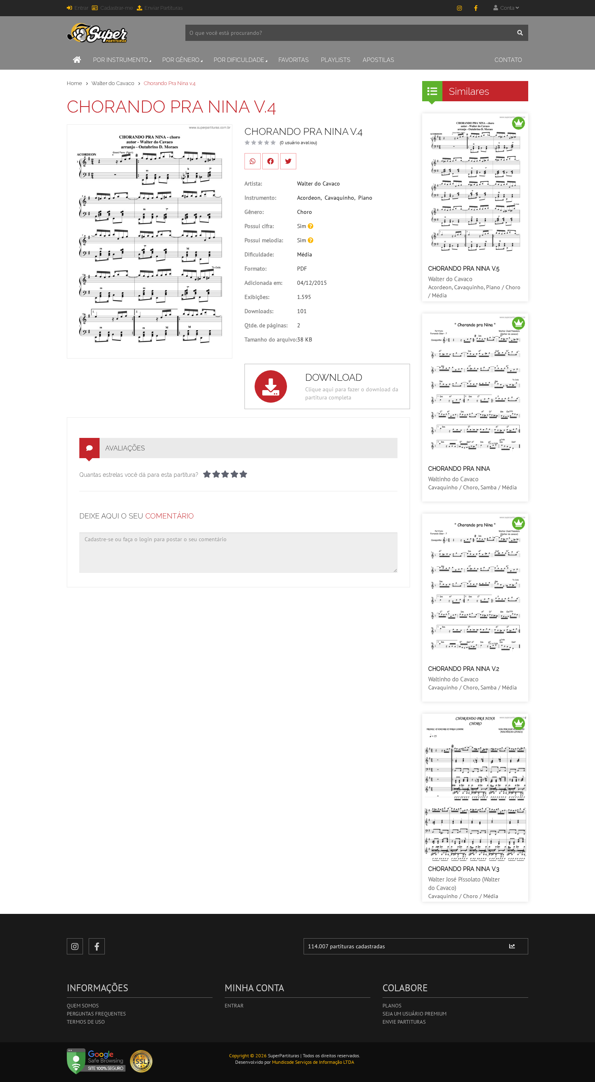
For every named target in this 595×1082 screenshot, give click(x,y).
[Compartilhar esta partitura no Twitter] (288, 161)
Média (304, 254)
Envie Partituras (404, 1021)
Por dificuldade (239, 60)
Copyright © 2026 (248, 1055)
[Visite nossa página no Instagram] (459, 8)
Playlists (336, 60)
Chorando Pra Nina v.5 (463, 268)
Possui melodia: (263, 240)
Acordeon (309, 197)
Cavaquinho (339, 197)
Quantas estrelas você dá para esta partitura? (138, 475)
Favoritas (293, 60)
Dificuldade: (259, 254)
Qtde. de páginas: (265, 325)
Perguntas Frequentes (96, 1013)
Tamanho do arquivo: (270, 339)
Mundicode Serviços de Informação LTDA (313, 1062)
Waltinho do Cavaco (453, 479)
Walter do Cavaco (112, 83)
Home (74, 83)
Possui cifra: (259, 226)
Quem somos (83, 1005)
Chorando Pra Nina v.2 (463, 669)
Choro (304, 212)
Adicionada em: (263, 282)
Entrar (81, 8)
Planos (392, 1005)
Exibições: (256, 297)
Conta (507, 8)
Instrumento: (260, 197)
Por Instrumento (120, 60)
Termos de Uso (86, 1021)
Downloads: (258, 311)
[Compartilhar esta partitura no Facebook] (270, 161)
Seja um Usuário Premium (414, 1013)
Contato (508, 60)
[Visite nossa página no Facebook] (476, 8)
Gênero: (254, 212)
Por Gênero (181, 60)
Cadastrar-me (116, 8)
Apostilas (378, 60)
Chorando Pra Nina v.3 (463, 869)
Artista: (253, 183)
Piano (365, 197)
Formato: (255, 268)
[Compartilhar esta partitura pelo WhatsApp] (252, 161)
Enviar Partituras (163, 8)
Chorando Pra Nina (459, 468)
